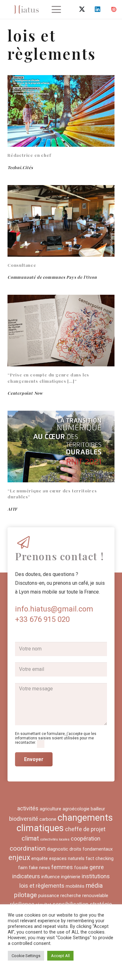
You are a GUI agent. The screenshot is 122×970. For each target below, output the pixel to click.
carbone (47, 819)
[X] (82, 9)
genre (96, 867)
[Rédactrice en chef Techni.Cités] (61, 111)
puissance (48, 895)
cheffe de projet (85, 829)
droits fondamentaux (91, 849)
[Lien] (26, 9)
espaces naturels (66, 858)
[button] (56, 9)
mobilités (75, 886)
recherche (70, 895)
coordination (28, 848)
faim (23, 867)
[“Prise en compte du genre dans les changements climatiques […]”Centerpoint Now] (61, 330)
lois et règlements (41, 885)
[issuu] (114, 9)
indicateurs (26, 876)
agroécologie (76, 809)
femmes (62, 867)
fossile (81, 867)
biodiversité (23, 818)
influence (50, 877)
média (94, 885)
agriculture (50, 809)
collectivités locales (54, 839)
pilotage (25, 895)
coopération (85, 838)
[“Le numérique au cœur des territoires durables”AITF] (61, 446)
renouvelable (95, 895)
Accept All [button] (60, 955)
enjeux (19, 857)
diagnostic (57, 849)
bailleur (98, 809)
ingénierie (70, 877)
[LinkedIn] (97, 9)
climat (30, 838)
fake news (39, 867)
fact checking (100, 858)
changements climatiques (65, 822)
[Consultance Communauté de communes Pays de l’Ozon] (61, 221)
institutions (96, 876)
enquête (39, 858)
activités (27, 808)
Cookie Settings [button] (26, 955)
